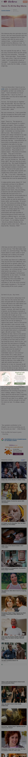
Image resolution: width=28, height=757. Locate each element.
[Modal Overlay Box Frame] (14, 378)
